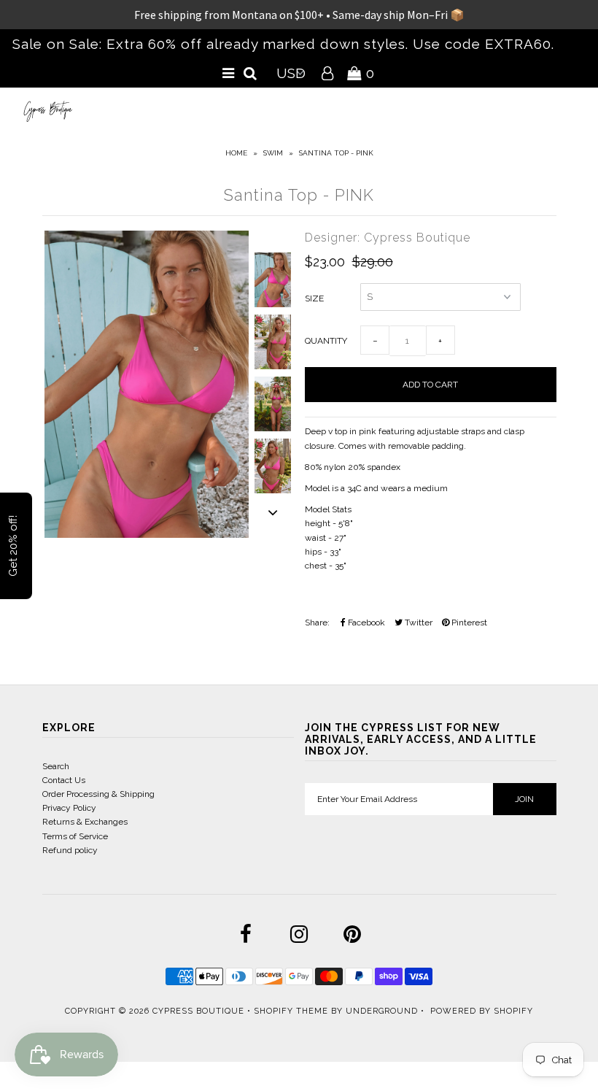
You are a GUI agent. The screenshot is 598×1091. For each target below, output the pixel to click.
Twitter (417, 622)
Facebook (365, 622)
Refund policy (70, 850)
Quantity (326, 341)
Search (55, 766)
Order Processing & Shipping (98, 794)
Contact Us (63, 780)
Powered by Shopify (481, 1011)
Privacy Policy (69, 808)
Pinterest (468, 622)
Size (314, 298)
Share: (317, 622)
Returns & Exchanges (85, 822)
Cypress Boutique (199, 1011)
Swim (273, 153)
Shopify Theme (291, 1011)
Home (236, 153)
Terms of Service (75, 836)
